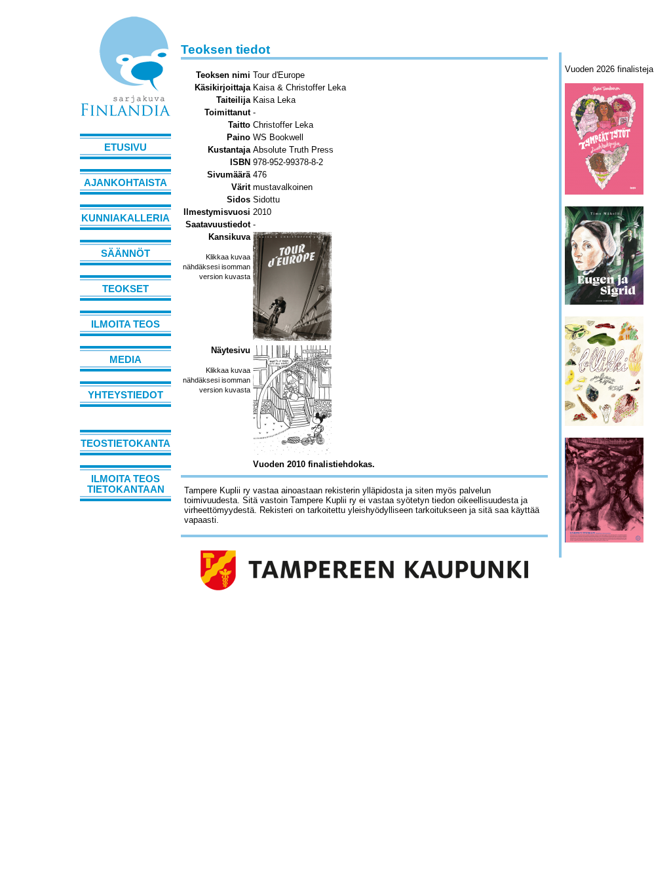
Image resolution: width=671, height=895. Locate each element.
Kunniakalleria (125, 218)
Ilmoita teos (125, 324)
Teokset (125, 289)
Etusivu (125, 147)
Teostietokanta (125, 443)
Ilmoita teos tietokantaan (125, 484)
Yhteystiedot (125, 395)
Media (125, 359)
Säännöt (125, 253)
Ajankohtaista (125, 183)
